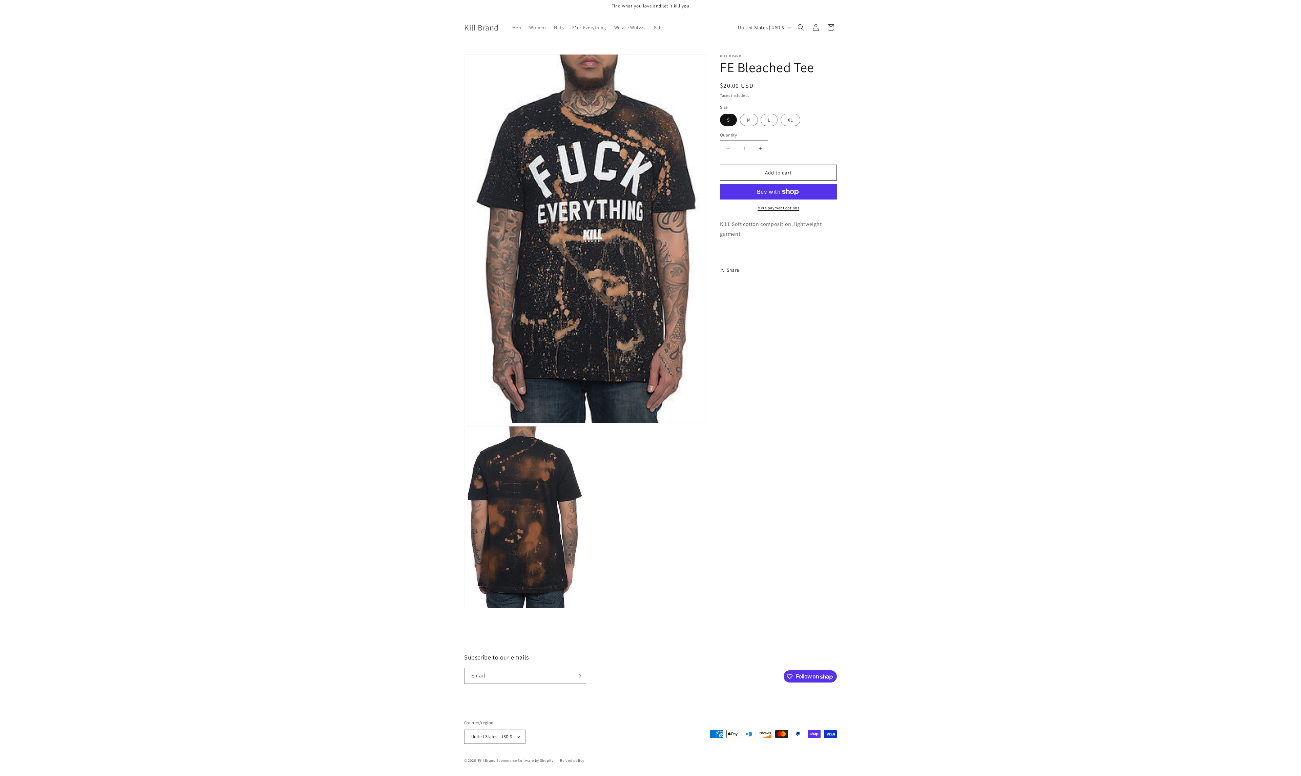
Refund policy (572, 760)
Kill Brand (487, 760)
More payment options (778, 207)
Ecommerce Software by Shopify (524, 760)
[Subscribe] (578, 676)
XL (790, 120)
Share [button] (733, 270)
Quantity (728, 135)
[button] (800, 27)
